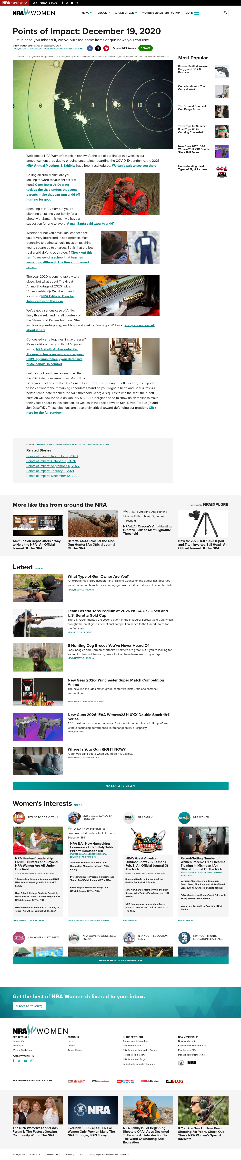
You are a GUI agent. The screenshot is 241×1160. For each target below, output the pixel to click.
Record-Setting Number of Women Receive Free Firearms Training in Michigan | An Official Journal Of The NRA (203, 864)
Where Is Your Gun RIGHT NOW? (97, 749)
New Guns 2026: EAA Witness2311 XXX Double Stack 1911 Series (119, 717)
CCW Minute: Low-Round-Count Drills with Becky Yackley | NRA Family (203, 896)
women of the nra (44, 873)
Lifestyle (24, 48)
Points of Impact (46, 444)
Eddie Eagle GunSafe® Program (97, 817)
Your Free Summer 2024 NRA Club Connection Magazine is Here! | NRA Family (89, 866)
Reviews (34, 48)
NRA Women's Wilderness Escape (99, 937)
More (37, 568)
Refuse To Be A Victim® (43, 817)
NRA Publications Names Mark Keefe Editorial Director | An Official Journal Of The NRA (146, 907)
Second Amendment (88, 444)
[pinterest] (106, 47)
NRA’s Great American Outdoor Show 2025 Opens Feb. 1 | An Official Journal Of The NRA (146, 864)
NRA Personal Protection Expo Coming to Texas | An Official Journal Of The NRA (37, 909)
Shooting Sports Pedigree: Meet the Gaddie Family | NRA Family (144, 880)
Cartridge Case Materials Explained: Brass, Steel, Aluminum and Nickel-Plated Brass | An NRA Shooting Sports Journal (203, 884)
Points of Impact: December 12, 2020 (53, 475)
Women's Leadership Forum (161, 13)
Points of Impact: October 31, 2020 (51, 461)
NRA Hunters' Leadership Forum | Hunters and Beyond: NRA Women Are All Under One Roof (37, 864)
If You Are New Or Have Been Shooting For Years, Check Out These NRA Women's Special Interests (201, 1133)
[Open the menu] (197, 12)
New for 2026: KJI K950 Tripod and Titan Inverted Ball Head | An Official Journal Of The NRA (202, 544)
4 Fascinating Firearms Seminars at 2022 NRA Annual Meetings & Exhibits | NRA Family (37, 882)
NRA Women (201, 817)
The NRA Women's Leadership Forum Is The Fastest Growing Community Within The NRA (35, 1131)
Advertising (18, 1045)
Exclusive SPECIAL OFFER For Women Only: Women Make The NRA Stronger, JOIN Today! (91, 1131)
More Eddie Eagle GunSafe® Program (87, 920)
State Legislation (79, 854)
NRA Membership (132, 1045)
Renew (43, 2)
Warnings (70, 1154)
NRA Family (145, 817)
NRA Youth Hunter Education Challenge (208, 937)
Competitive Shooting (92, 701)
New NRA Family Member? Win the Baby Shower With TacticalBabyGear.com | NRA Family (147, 893)
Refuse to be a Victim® (134, 1055)
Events (42, 48)
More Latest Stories (134, 786)
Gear (60, 48)
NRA (163, 873)
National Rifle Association (146, 873)
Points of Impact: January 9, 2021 (50, 470)
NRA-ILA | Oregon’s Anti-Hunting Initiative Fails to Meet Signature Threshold (147, 530)
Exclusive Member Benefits (192, 1045)
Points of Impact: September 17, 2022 (53, 465)
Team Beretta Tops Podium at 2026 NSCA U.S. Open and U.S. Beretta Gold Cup (118, 613)
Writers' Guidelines (22, 1050)
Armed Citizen (124, 13)
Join (35, 2)
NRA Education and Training (88, 855)
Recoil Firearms (189, 872)
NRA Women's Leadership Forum (140, 1050)
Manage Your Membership (191, 1055)
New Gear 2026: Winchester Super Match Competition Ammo (116, 682)
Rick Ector (186, 875)
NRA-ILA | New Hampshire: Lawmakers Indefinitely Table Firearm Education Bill (91, 847)
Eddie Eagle (95, 854)
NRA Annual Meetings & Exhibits (50, 165)
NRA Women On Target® (43, 937)
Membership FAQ (187, 1050)
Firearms (78, 48)
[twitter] (98, 47)
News (85, 13)
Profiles (68, 48)
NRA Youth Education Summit (153, 937)
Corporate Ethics (53, 1154)
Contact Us (18, 1041)
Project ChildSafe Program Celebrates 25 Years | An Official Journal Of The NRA (92, 878)
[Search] (225, 12)
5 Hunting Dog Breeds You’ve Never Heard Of (108, 645)
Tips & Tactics (92, 757)
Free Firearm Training (210, 872)
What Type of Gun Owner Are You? (98, 576)
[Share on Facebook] (90, 47)
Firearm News (70, 444)
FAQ (82, 1154)
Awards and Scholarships (136, 1041)
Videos (102, 13)
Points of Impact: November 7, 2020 (52, 456)
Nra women (28, 873)
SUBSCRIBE (29, 1006)
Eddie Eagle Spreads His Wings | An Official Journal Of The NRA (89, 889)
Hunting (51, 48)
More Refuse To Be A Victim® (27, 920)
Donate (53, 2)
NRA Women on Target (134, 1059)
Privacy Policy (19, 1154)
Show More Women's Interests (138, 960)
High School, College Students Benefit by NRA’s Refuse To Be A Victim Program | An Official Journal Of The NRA (37, 897)
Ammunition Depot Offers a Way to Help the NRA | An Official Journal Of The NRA (36, 544)
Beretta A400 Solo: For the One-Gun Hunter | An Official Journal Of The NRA (91, 544)
